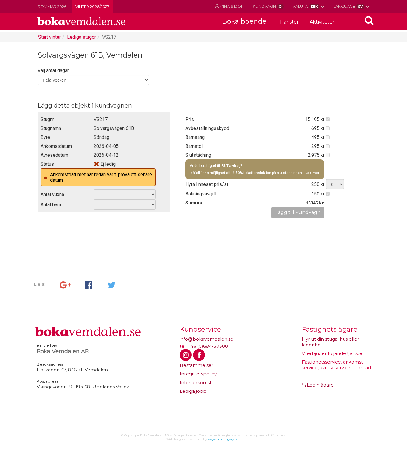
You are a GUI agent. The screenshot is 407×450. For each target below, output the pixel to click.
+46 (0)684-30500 (208, 346)
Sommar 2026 (52, 6)
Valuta (305, 6)
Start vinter (49, 37)
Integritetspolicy (198, 374)
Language (348, 6)
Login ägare (320, 385)
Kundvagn (267, 6)
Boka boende (244, 21)
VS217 (109, 37)
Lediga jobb (193, 391)
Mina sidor (231, 6)
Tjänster (289, 22)
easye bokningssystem (224, 439)
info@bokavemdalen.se (206, 339)
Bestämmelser (196, 365)
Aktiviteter (322, 22)
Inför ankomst (196, 382)
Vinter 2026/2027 (92, 6)
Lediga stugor (81, 37)
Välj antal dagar (53, 70)
